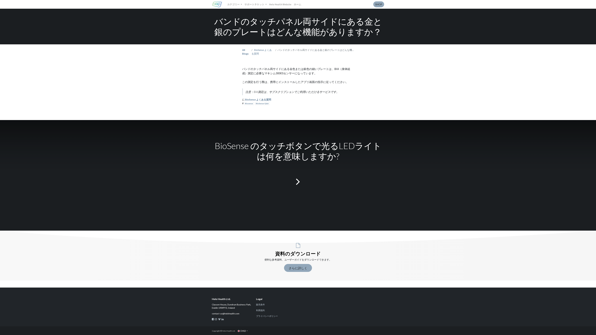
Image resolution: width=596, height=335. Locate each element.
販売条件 (260, 304)
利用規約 (260, 310)
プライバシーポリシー (267, 316)
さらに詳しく (298, 268)
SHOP (378, 4)
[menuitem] (280, 4)
